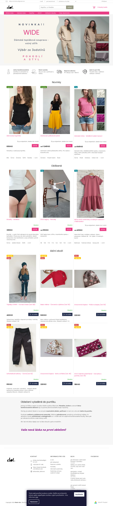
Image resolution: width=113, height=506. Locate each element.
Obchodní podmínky (56, 469)
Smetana (87, 158)
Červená (18, 158)
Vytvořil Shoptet (102, 502)
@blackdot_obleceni (39, 471)
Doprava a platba (64, 1)
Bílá (8, 158)
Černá (12, 158)
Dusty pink (96, 243)
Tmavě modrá (51, 158)
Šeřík (24, 158)
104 (45, 243)
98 (41, 243)
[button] (12, 39)
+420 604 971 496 (38, 464)
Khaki (81, 158)
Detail (35, 146)
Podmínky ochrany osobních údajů (55, 472)
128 (60, 243)
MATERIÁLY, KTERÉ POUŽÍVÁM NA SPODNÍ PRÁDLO (77, 473)
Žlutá (58, 158)
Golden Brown (16, 243)
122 (56, 243)
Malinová (77, 243)
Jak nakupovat (50, 1)
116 (53, 243)
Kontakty (53, 466)
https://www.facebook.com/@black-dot (39, 468)
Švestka (29, 158)
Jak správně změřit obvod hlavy (78, 486)
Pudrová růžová (86, 243)
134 (64, 243)
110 (49, 243)
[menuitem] (9, 13)
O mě (41, 1)
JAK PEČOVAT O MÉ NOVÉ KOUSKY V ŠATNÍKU (78, 460)
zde (37, 497)
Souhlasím (79, 494)
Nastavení (34, 502)
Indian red (95, 158)
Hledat (70, 7)
